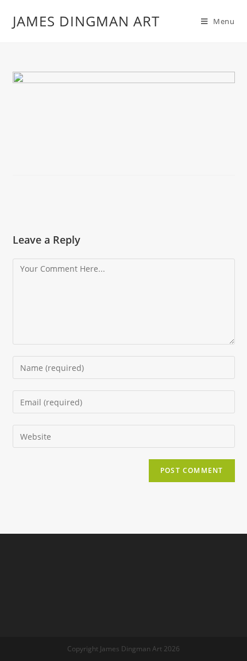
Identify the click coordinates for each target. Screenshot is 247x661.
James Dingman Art (86, 20)
